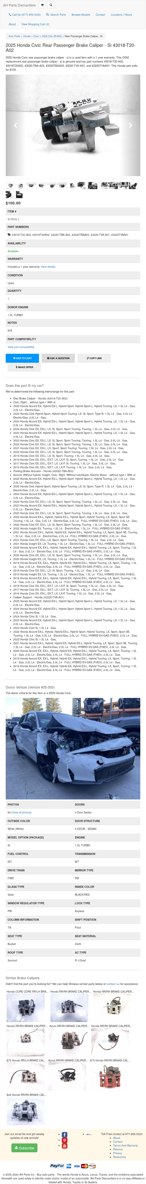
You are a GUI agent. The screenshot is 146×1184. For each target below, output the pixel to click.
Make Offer (25, 367)
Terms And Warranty (125, 1145)
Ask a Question (59, 358)
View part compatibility (21, 347)
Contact (100, 14)
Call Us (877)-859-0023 (25, 14)
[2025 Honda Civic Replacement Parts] (73, 748)
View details (48, 266)
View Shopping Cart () (35, 24)
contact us (113, 984)
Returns (118, 1149)
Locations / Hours (121, 14)
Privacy (117, 1153)
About (12, 24)
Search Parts (58, 14)
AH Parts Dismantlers (19, 4)
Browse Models (81, 14)
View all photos (21, 812)
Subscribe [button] (26, 1147)
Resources (119, 1157)
